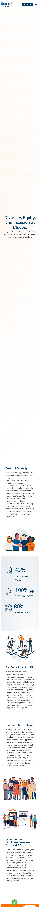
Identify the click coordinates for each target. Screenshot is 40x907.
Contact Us (27, 4)
